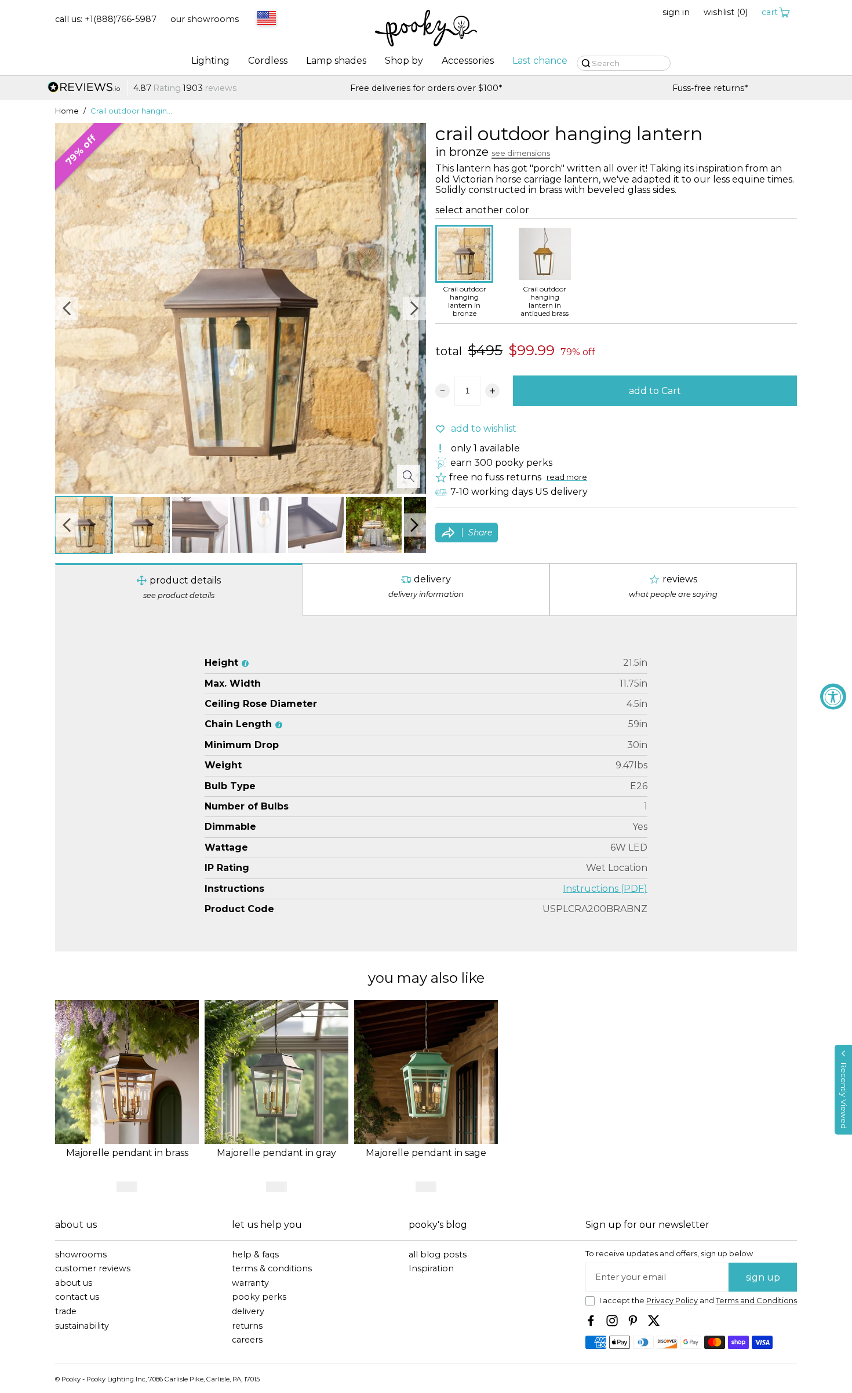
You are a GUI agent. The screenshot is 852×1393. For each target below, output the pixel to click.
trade (66, 1312)
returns (247, 1326)
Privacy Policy (672, 1300)
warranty (250, 1283)
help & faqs (255, 1255)
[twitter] (654, 1320)
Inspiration (431, 1269)
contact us (77, 1297)
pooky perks (259, 1297)
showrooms (81, 1255)
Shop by (404, 61)
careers (247, 1340)
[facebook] (591, 1320)
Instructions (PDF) (605, 888)
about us (73, 1283)
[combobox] (265, 19)
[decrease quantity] (442, 391)
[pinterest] (633, 1320)
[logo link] (426, 29)
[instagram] (612, 1320)
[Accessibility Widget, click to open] (833, 697)
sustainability (82, 1326)
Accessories (468, 61)
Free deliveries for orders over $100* (281, 88)
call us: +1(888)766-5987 (105, 19)
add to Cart (655, 390)
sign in (676, 12)
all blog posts (438, 1255)
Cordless (267, 61)
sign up (763, 1277)
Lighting (210, 61)
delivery (248, 1312)
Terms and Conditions (756, 1300)
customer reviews (92, 1269)
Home (67, 111)
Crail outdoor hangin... (131, 111)
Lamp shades (336, 61)
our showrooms (204, 19)
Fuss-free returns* (565, 88)
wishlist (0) (726, 12)
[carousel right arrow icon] (414, 308)
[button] (843, 1090)
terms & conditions (272, 1269)
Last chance (539, 61)
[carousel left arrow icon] (66, 308)
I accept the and (698, 1301)
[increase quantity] (492, 391)
